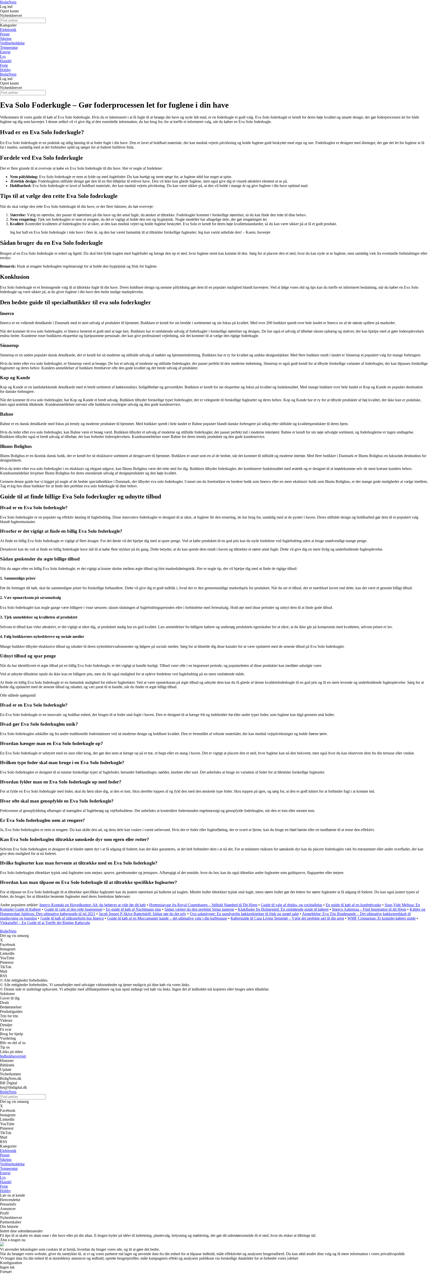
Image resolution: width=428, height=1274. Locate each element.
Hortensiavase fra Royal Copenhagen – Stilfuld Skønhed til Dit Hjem (203, 905)
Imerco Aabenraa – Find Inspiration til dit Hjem (369, 909)
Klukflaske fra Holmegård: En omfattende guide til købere (283, 909)
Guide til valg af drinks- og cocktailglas (291, 905)
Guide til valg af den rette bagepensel (73, 909)
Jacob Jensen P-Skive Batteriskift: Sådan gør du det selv (142, 914)
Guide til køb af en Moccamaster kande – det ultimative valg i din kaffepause (167, 918)
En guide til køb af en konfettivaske (353, 905)
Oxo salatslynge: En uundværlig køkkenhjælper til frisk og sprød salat (244, 914)
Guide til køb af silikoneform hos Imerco (72, 918)
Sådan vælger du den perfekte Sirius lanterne (199, 909)
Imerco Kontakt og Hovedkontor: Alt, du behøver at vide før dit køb (92, 905)
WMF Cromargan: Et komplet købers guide (382, 918)
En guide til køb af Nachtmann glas (133, 909)
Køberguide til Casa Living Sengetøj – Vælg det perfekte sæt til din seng (287, 918)
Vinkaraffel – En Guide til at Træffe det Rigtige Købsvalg (45, 923)
